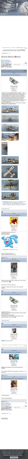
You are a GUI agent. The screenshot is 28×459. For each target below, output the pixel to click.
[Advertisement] (14, 31)
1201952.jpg (9, 204)
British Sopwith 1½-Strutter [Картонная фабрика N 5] (6, 65)
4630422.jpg (20, 201)
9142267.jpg (5, 203)
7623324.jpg (11, 249)
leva (14, 376)
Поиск (25, 47)
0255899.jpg (6, 202)
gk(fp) (14, 213)
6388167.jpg (11, 201)
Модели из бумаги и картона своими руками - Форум (6, 61)
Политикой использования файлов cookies (13, 455)
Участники (13, 47)
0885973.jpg (18, 204)
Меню (3, 14)
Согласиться (14, 457)
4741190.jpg (14, 203)
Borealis (14, 73)
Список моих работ (5, 208)
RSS (25, 48)
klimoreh (14, 324)
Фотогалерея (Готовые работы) (5, 63)
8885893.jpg (16, 202)
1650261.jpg (23, 203)
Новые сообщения (7, 47)
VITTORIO (14, 259)
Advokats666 (14, 350)
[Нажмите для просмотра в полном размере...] (10, 113)
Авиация (3, 64)
